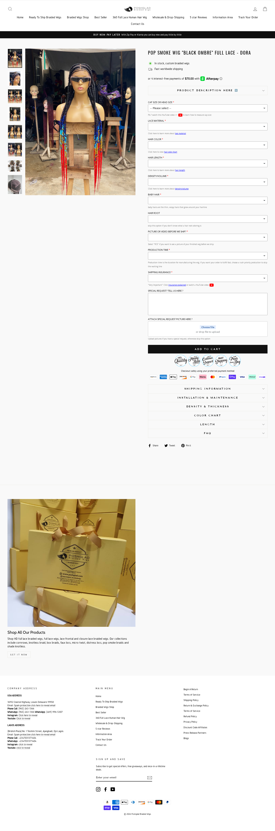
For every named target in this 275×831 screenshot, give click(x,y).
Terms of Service (192, 694)
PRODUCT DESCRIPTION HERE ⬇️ (207, 90)
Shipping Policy (191, 700)
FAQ (208, 433)
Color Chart (207, 415)
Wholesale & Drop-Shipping (168, 17)
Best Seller (100, 17)
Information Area (223, 17)
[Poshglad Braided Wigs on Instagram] (98, 789)
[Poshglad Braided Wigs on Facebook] (105, 789)
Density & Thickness (207, 406)
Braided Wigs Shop (78, 17)
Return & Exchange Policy (196, 705)
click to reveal (25, 744)
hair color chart (170, 152)
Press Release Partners (195, 732)
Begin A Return (191, 689)
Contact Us (137, 23)
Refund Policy (190, 716)
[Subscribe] (149, 778)
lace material (180, 133)
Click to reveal (23, 718)
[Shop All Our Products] (71, 563)
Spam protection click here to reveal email (34, 705)
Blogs (186, 738)
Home (20, 17)
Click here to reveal (28, 715)
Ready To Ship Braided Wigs (45, 17)
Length (207, 424)
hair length (180, 170)
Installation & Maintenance (207, 397)
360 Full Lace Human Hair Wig (130, 17)
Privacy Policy (190, 721)
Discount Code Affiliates (195, 727)
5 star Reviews (198, 17)
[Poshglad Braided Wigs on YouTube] (113, 789)
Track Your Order (248, 17)
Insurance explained (177, 285)
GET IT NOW (19, 654)
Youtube (180, 115)
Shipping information (207, 388)
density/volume (182, 188)
